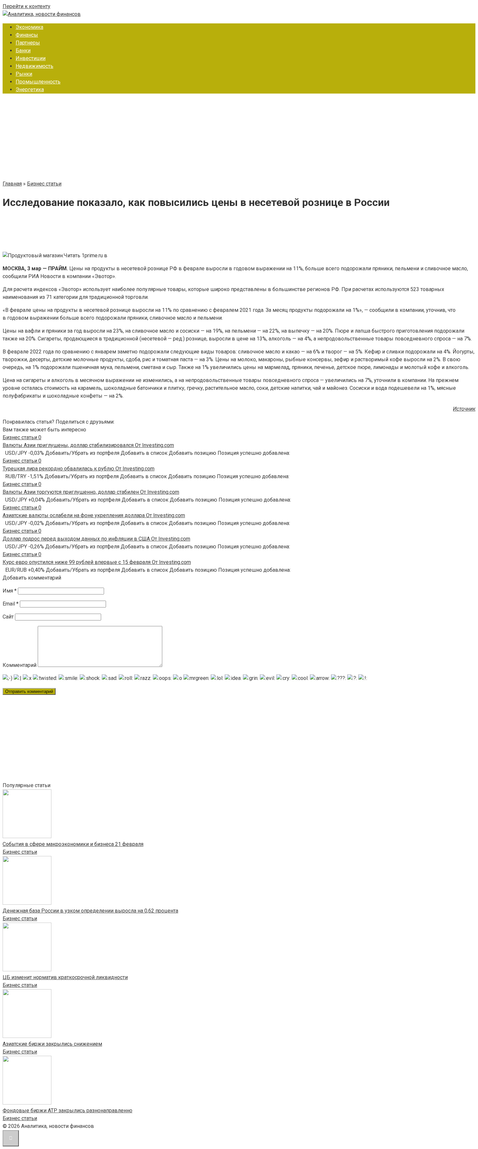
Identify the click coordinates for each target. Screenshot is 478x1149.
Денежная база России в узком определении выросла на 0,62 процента (90, 911)
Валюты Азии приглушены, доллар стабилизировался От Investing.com (88, 445)
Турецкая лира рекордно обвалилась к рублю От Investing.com (78, 469)
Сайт (8, 617)
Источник (464, 409)
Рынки (24, 74)
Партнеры (28, 43)
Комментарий (19, 665)
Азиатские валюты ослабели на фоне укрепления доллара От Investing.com (94, 515)
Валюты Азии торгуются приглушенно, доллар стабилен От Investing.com (91, 492)
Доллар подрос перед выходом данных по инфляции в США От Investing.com (96, 539)
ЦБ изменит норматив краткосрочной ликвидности (65, 977)
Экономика (29, 27)
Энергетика (30, 89)
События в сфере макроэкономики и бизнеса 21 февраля (73, 844)
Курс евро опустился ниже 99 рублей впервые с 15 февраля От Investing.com (97, 562)
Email (11, 604)
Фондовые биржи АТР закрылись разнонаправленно (67, 1110)
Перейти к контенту (26, 6)
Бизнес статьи (20, 852)
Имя (10, 591)
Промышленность (38, 82)
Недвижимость (34, 66)
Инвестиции (31, 58)
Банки (23, 50)
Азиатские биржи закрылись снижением (52, 1044)
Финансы (27, 35)
